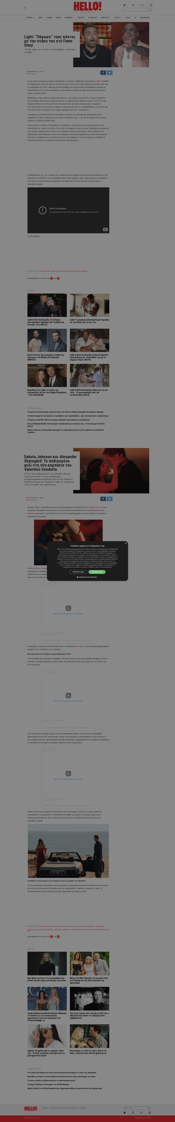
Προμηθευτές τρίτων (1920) (85, 557)
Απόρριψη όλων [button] (78, 572)
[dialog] (87, 561)
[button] (87, 577)
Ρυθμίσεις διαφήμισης (90, 565)
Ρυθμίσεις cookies (94, 567)
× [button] (125, 543)
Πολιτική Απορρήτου (106, 567)
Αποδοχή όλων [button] (97, 572)
